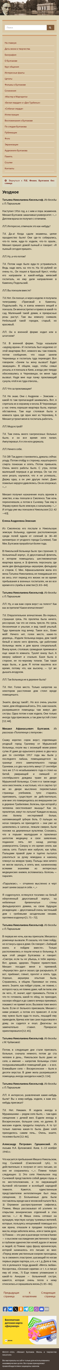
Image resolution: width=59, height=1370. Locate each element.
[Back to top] (52, 1363)
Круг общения (12, 66)
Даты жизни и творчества (17, 48)
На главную (11, 42)
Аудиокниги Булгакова (16, 150)
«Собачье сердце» (14, 108)
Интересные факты (15, 72)
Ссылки (8, 162)
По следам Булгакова (16, 126)
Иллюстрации (12, 114)
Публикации (11, 132)
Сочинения (10, 90)
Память (8, 156)
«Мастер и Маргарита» (16, 96)
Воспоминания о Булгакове (19, 120)
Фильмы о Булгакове (15, 84)
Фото (7, 138)
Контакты (9, 168)
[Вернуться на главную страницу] (29, 7)
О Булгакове (11, 60)
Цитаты (8, 78)
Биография (10, 54)
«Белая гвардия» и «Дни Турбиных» (22, 102)
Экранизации (11, 144)
